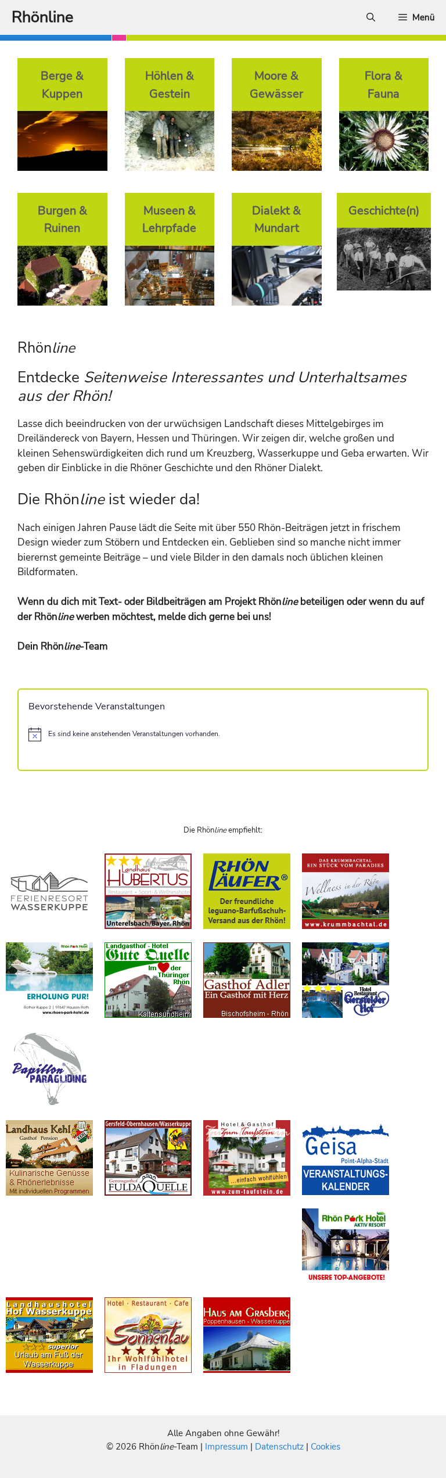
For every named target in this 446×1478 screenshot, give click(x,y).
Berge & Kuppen (62, 84)
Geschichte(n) (383, 210)
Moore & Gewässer (276, 84)
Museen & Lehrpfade (169, 219)
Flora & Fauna (383, 84)
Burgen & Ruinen (62, 219)
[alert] (223, 734)
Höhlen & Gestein (169, 84)
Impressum (227, 1446)
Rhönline (42, 17)
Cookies (325, 1446)
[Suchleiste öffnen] (371, 17)
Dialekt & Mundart (276, 219)
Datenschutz (279, 1446)
